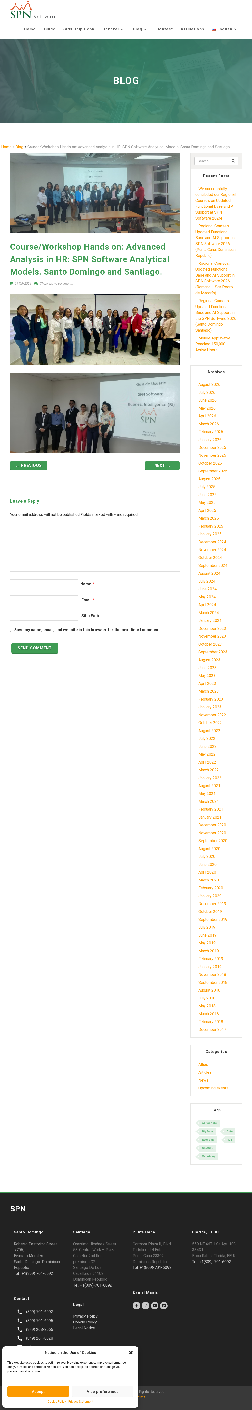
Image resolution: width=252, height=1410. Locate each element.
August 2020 (209, 848)
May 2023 (207, 675)
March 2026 (208, 424)
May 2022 (207, 754)
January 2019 (209, 966)
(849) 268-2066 (39, 1329)
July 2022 (206, 738)
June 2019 (207, 935)
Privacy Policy (85, 1316)
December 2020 (212, 825)
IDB (230, 1139)
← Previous (29, 465)
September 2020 (212, 840)
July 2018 (206, 998)
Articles (205, 1072)
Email (86, 600)
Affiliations (192, 29)
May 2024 (207, 597)
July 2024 (206, 581)
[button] (130, 1352)
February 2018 (210, 1021)
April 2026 (207, 416)
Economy (208, 1139)
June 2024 (207, 589)
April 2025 (207, 510)
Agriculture (209, 1123)
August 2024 (209, 573)
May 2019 (207, 943)
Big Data (207, 1131)
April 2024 (207, 604)
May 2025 (207, 502)
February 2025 (210, 526)
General (110, 29)
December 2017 (212, 1029)
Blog (137, 29)
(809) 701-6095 (39, 1320)
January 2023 (209, 707)
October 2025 (210, 463)
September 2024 (212, 565)
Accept (38, 1391)
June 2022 (207, 746)
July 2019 (206, 927)
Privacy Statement (80, 1401)
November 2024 (212, 549)
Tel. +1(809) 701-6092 (33, 1273)
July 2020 (206, 856)
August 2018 (209, 990)
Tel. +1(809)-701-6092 (92, 1285)
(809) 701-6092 (39, 1311)
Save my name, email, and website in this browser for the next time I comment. (87, 629)
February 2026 (210, 431)
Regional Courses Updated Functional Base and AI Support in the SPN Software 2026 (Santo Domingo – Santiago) (215, 315)
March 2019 (208, 951)
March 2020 (208, 880)
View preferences (102, 1391)
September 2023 (212, 652)
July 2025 (206, 487)
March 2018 (208, 1014)
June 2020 (207, 864)
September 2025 (212, 471)
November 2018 (212, 974)
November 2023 (212, 636)
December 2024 (212, 542)
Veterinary (208, 1156)
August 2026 (209, 384)
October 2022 (210, 722)
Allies (203, 1064)
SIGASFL (207, 1148)
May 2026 (207, 408)
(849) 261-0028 (39, 1338)
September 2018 (212, 982)
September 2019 (212, 919)
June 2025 (207, 494)
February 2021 (210, 809)
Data (230, 1131)
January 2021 (209, 817)
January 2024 (209, 620)
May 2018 (207, 1006)
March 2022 (208, 770)
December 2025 (212, 447)
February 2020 (210, 888)
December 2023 (212, 628)
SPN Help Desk (78, 29)
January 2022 (209, 778)
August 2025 (209, 479)
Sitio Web (90, 615)
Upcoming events (213, 1088)
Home (30, 29)
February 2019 (210, 958)
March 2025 (208, 518)
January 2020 (209, 896)
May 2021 (207, 793)
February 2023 (210, 699)
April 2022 (207, 762)
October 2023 (210, 644)
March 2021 (208, 801)
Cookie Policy (57, 1401)
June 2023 (207, 667)
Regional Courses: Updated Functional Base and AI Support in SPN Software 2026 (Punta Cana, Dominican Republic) (215, 241)
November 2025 (212, 455)
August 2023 (209, 660)
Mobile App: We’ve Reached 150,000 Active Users (212, 344)
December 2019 (212, 903)
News (203, 1080)
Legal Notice (84, 1328)
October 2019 (210, 911)
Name (85, 584)
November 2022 (212, 715)
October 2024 (210, 557)
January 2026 (209, 439)
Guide (50, 29)
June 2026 (207, 400)
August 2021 (209, 785)
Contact (164, 29)
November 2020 (212, 833)
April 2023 (207, 683)
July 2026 (206, 392)
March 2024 (208, 612)
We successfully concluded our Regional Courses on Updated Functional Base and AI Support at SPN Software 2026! (215, 203)
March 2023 (208, 691)
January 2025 (209, 534)
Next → (162, 465)
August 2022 (209, 730)
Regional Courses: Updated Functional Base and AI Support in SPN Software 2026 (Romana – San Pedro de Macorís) (215, 278)
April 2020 (207, 872)
